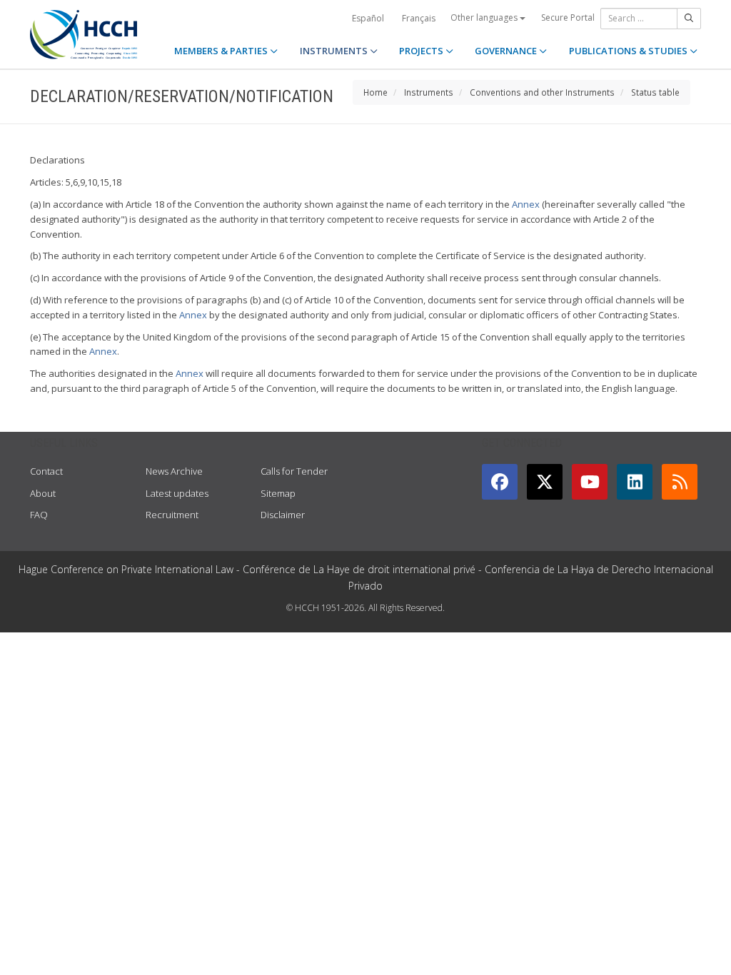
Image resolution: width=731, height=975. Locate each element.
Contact (46, 471)
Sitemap (278, 493)
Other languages (485, 17)
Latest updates (177, 493)
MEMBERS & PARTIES (222, 50)
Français (418, 18)
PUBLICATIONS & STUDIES (629, 50)
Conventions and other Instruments (542, 92)
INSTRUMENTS (335, 50)
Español (368, 18)
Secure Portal (568, 17)
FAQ (39, 514)
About (43, 493)
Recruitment (172, 514)
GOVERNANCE (507, 50)
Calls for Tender (294, 471)
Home (375, 92)
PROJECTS (422, 50)
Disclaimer (283, 514)
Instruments (428, 92)
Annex (526, 204)
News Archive (174, 471)
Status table (655, 92)
